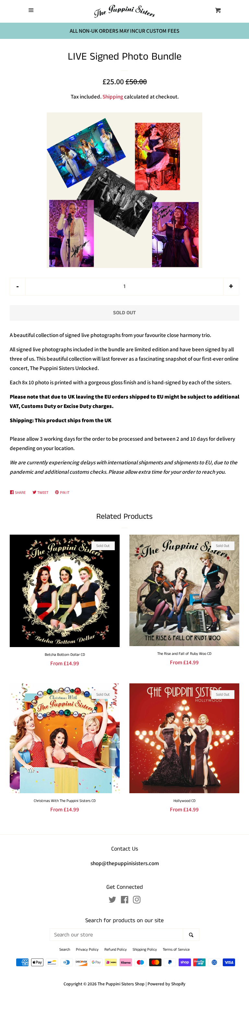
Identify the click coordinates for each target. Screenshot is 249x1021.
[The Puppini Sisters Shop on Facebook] (125, 900)
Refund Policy (115, 949)
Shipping (112, 96)
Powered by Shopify (166, 984)
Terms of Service (176, 949)
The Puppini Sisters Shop (121, 984)
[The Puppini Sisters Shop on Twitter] (112, 900)
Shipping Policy (145, 949)
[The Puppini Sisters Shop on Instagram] (137, 900)
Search (64, 949)
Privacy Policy (87, 949)
